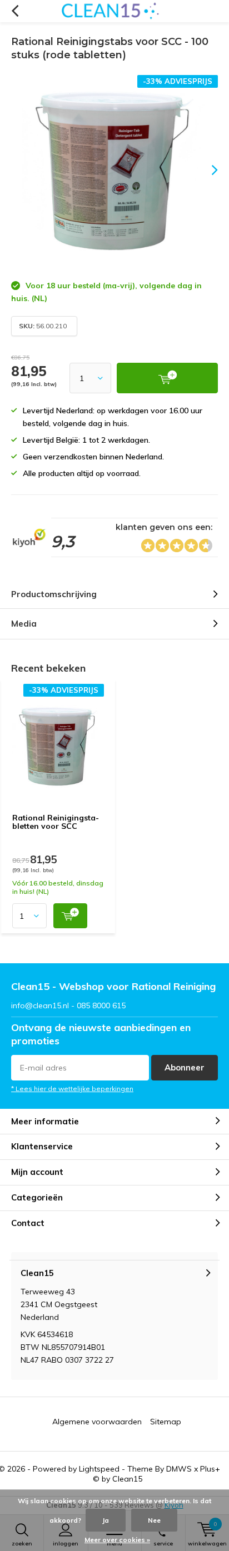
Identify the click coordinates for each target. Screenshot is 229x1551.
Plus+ (210, 1469)
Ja (105, 1520)
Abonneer (185, 1067)
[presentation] (207, 170)
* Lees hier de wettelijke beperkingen (72, 1088)
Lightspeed (99, 1469)
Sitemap (165, 1422)
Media (24, 623)
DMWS (179, 1469)
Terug (14, 11)
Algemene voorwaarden (97, 1422)
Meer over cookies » (117, 1539)
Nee (154, 1520)
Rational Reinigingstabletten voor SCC (55, 822)
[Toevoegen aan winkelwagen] (70, 915)
